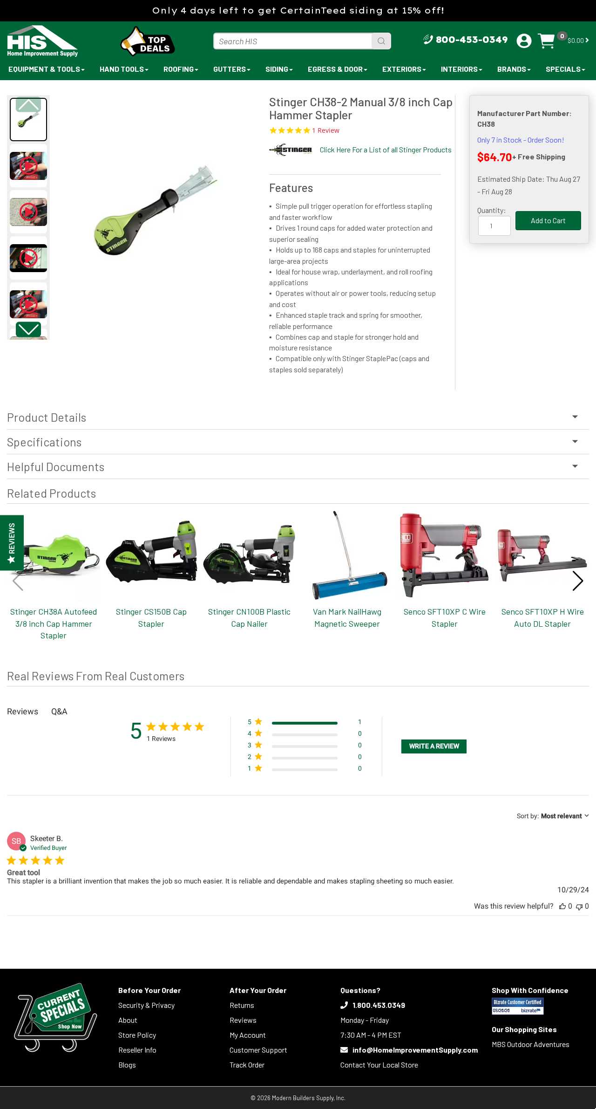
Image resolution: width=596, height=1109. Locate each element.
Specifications (44, 442)
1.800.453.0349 (378, 1004)
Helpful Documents (55, 466)
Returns (242, 1004)
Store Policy (137, 1034)
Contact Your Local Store (379, 1064)
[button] (28, 329)
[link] (304, 770)
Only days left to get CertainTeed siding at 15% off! (298, 10)
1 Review (325, 130)
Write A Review (434, 746)
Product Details (46, 417)
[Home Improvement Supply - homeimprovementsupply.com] (59, 41)
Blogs (127, 1064)
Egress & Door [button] (335, 68)
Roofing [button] (178, 68)
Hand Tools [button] (122, 68)
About (127, 1019)
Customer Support (258, 1049)
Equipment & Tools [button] (44, 68)
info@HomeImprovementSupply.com (415, 1049)
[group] (154, 212)
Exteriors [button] (401, 68)
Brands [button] (511, 68)
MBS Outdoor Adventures (530, 1044)
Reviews (243, 1019)
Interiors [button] (459, 68)
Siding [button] (276, 68)
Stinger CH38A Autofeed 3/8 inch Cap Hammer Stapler (53, 623)
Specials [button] (563, 68)
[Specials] (55, 1017)
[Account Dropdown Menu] (524, 41)
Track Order (247, 1064)
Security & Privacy (146, 1004)
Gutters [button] (229, 68)
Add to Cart (548, 220)
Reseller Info (137, 1049)
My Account (248, 1034)
